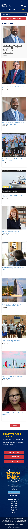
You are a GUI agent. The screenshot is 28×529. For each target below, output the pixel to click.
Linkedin (15, 509)
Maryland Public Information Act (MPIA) (18, 526)
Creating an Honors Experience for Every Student (13, 196)
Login (21, 1)
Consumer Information (8, 520)
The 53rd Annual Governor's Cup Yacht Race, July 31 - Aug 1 (13, 377)
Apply (9, 9)
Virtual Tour (14, 492)
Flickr (14, 512)
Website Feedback (16, 527)
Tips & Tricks (16, 1)
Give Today (15, 495)
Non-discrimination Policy (14, 523)
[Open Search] (21, 6)
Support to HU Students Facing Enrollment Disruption (11, 341)
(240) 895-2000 (14, 489)
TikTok (14, 511)
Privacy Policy (22, 520)
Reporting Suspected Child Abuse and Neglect (14, 524)
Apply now (15, 461)
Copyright (16, 520)
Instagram (14, 503)
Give (14, 9)
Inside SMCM (9, 1)
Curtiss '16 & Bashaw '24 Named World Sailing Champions (13, 159)
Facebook (14, 501)
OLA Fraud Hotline (5, 526)
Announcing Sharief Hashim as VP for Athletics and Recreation (12, 49)
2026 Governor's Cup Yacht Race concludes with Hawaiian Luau (11, 304)
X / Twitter (14, 505)
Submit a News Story (13, 19)
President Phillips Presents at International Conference (10, 232)
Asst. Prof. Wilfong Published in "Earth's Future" (13, 268)
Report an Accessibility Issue (21, 521)
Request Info (15, 452)
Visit (3, 9)
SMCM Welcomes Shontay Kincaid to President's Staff (13, 413)
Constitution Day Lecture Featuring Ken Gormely (13, 87)
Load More (15, 426)
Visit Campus (15, 456)
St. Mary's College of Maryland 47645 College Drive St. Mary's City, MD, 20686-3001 (14, 487)
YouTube (14, 507)
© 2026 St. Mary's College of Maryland (14, 518)
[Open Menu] (25, 6)
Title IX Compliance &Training (7, 521)
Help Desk (10, 527)
